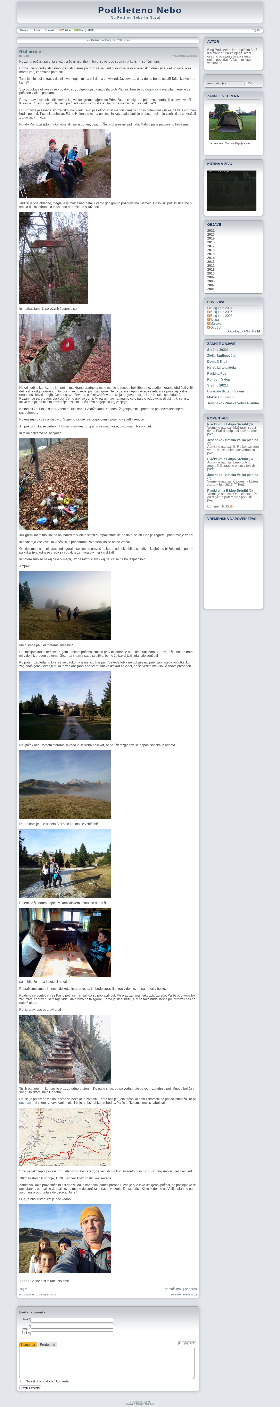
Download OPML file (242, 331)
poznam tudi (28, 1102)
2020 (211, 234)
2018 (211, 242)
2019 (211, 238)
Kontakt (49, 30)
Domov (24, 30)
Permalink (176, 1294)
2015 (211, 254)
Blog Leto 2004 (221, 308)
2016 (211, 250)
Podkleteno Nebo (140, 10)
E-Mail (22, 1294)
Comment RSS (218, 506)
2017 (211, 246)
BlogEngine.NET (137, 1402)
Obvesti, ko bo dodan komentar (47, 1381)
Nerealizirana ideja (221, 367)
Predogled (47, 1344)
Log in (255, 30)
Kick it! (30, 1294)
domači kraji (173, 1289)
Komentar (28, 1344)
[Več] (210, 434)
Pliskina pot (216, 373)
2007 (211, 285)
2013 (211, 261)
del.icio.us (51, 1294)
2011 (210, 269)
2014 (211, 258)
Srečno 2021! (217, 385)
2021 (211, 230)
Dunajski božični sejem (225, 391)
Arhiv (37, 30)
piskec (26, 56)
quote (192, 1343)
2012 (211, 265)
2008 (211, 281)
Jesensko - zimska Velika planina (233, 403)
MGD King (149, 1404)
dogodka (152, 89)
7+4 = (26, 1333)
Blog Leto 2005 (221, 312)
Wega (214, 319)
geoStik (216, 327)
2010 (211, 273)
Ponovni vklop (218, 379)
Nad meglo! (31, 51)
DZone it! (40, 1294)
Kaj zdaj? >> (121, 40)
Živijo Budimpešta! (221, 355)
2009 (211, 277)
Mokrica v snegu (220, 397)
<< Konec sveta (98, 40)
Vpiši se (66, 30)
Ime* (26, 1319)
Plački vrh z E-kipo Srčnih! (227, 424)
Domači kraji (217, 361)
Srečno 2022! (217, 349)
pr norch (191, 1289)
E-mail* (26, 1327)
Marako (215, 323)
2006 (211, 289)
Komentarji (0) (190, 1294)
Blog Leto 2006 (221, 316)
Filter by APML (85, 30)
